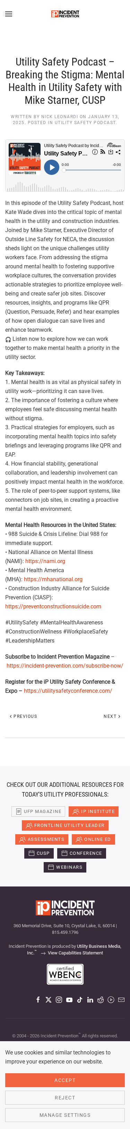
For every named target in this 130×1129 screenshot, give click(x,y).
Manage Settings (65, 1115)
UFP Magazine (42, 811)
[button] (8, 14)
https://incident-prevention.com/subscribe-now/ (65, 665)
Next (110, 716)
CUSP (43, 853)
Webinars (69, 867)
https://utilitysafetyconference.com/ (68, 691)
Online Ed (97, 839)
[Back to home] (65, 14)
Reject (65, 1097)
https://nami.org (45, 561)
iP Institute (98, 811)
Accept (65, 1080)
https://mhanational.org (53, 579)
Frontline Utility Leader (69, 825)
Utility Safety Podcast (85, 122)
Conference (86, 853)
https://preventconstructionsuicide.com (53, 606)
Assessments (46, 839)
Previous (25, 716)
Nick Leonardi (59, 116)
